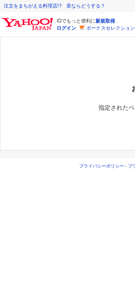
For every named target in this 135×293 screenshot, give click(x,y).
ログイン (66, 28)
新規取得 (105, 21)
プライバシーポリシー (101, 166)
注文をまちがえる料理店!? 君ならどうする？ (54, 6)
